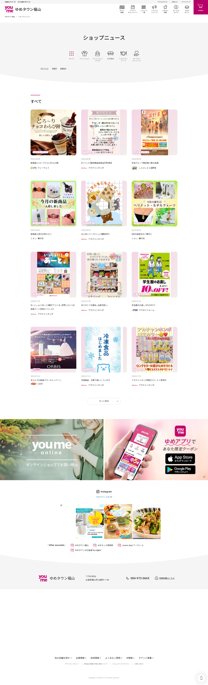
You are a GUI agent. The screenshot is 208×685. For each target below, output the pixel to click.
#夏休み (63, 69)
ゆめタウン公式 (103, 497)
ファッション (84, 56)
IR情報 (129, 658)
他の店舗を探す (23, 2)
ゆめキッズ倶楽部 (105, 545)
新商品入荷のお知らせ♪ (41, 234)
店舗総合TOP (9, 2)
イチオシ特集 (165, 9)
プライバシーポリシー (72, 664)
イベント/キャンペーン (132, 9)
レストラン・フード (123, 56)
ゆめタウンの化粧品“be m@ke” (88, 550)
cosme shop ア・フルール (133, 545)
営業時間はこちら (167, 578)
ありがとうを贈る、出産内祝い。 (95, 305)
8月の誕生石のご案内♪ (142, 234)
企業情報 (80, 658)
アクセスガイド (163, 2)
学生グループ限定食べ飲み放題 (145, 163)
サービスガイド (176, 9)
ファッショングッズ (97, 56)
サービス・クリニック (136, 56)
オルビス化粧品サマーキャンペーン (46, 380)
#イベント (45, 69)
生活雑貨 (110, 56)
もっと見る (104, 401)
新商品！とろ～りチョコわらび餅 (44, 163)
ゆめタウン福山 (10, 17)
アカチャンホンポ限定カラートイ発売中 (149, 380)
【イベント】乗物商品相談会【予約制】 (96, 163)
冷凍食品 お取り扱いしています (95, 380)
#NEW (54, 69)
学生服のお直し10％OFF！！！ (143, 305)
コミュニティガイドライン (121, 664)
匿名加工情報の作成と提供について (95, 664)
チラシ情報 (122, 9)
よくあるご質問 (112, 658)
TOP (201, 678)
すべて (71, 56)
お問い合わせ (139, 664)
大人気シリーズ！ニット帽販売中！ (95, 234)
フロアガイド (187, 9)
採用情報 (95, 658)
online (201, 7)
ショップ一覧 (143, 9)
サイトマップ (186, 2)
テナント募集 (145, 658)
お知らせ (175, 2)
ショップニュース (154, 9)
